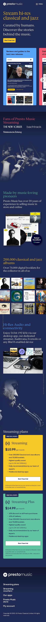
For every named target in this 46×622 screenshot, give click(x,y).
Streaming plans (11, 584)
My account (9, 606)
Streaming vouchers (8, 590)
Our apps (7, 595)
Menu (41, 4)
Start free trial (9, 40)
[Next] (42, 79)
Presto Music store (9, 600)
